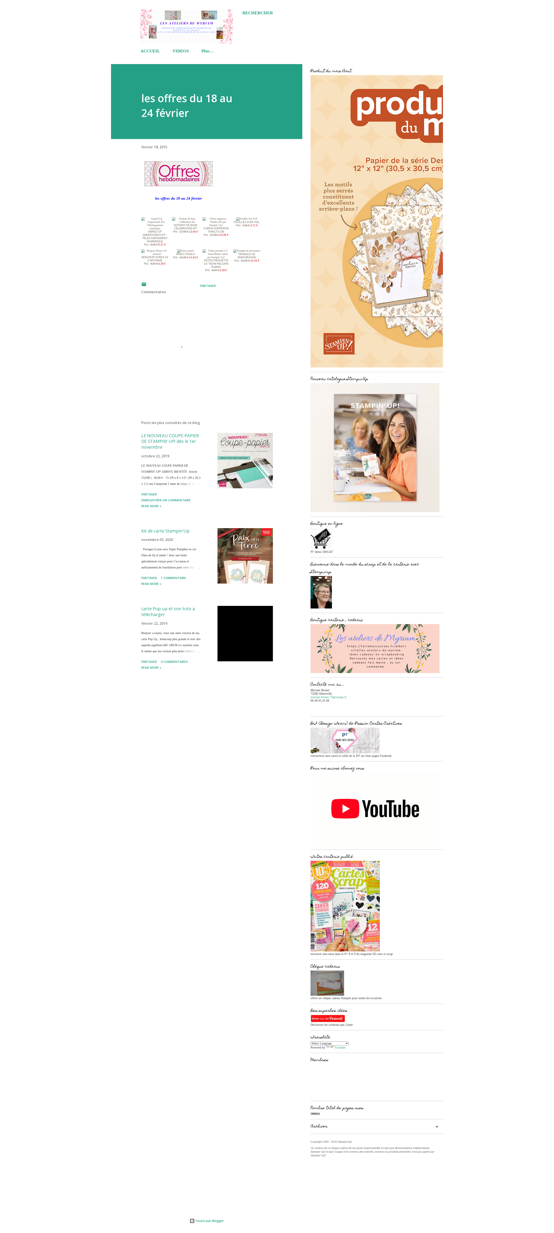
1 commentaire (173, 578)
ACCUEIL (150, 51)
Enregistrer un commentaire (166, 500)
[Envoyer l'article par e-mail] (144, 286)
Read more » (151, 506)
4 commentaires (174, 662)
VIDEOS (180, 51)
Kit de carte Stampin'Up (165, 531)
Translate (340, 1047)
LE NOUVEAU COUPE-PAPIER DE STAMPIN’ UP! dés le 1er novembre (170, 441)
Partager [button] (208, 286)
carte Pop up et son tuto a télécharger (168, 611)
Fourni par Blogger (209, 1221)
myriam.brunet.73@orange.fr (329, 697)
